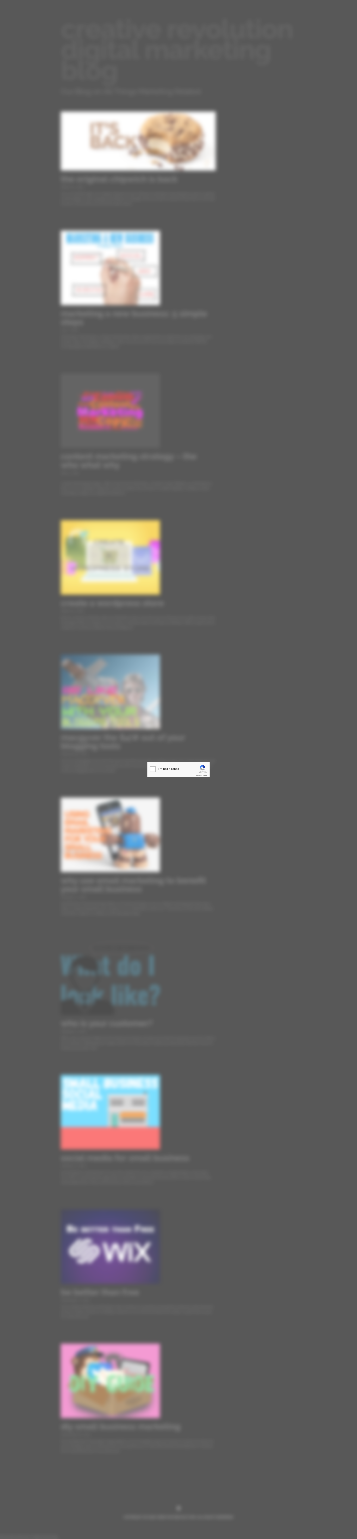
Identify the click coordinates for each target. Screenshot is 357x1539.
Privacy (198, 776)
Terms (204, 776)
